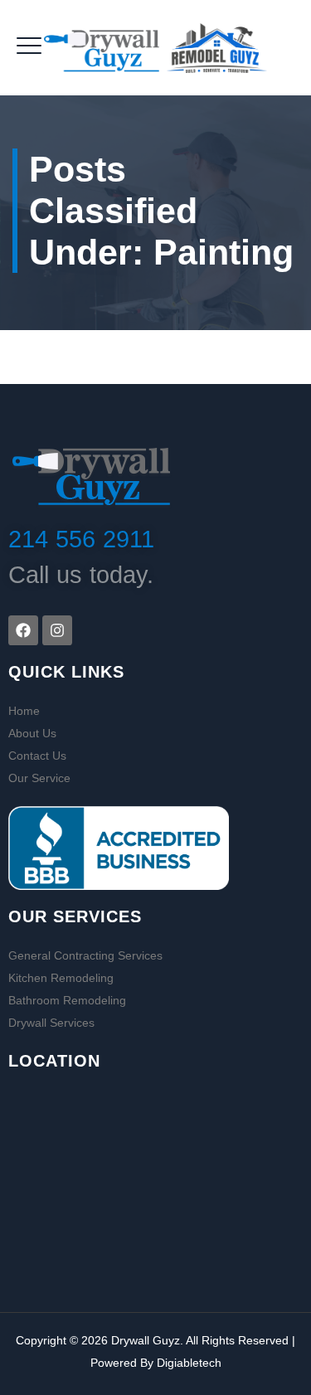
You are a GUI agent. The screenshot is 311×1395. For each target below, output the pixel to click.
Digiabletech (189, 1362)
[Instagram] (57, 630)
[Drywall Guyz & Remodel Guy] (155, 47)
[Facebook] (23, 630)
